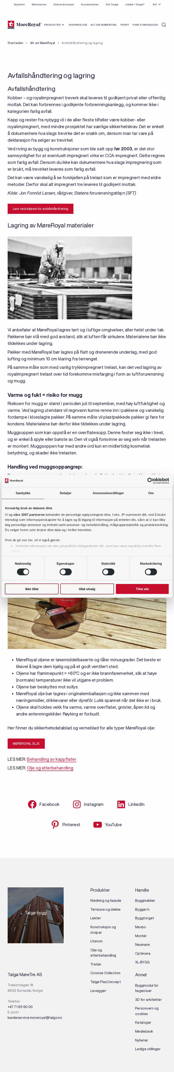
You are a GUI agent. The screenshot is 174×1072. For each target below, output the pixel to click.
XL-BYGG (142, 962)
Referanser (39, 4)
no (155, 4)
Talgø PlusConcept (105, 981)
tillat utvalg (87, 589)
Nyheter (19, 4)
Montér (141, 936)
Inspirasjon (78, 24)
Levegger (98, 990)
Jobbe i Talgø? (134, 4)
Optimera (142, 953)
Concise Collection (105, 973)
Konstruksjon (101, 927)
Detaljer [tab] (66, 493)
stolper (96, 932)
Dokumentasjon (63, 4)
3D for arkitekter (148, 999)
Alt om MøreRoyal (104, 24)
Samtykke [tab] (23, 493)
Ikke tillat (31, 589)
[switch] (66, 572)
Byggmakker (145, 900)
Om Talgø (112, 4)
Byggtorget (145, 918)
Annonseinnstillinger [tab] (108, 493)
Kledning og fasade (105, 900)
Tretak (95, 964)
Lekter (95, 918)
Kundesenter (90, 4)
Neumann (142, 944)
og (114, 927)
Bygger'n (142, 909)
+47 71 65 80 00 (20, 1006)
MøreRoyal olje (26, 743)
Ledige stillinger (148, 1049)
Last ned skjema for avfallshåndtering (40, 208)
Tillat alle (142, 589)
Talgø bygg (36, 914)
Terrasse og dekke (105, 909)
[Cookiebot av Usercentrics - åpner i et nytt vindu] (150, 480)
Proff (125, 24)
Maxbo (140, 927)
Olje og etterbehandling (50, 768)
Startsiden (15, 42)
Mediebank (144, 1031)
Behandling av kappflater (51, 759)
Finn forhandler (145, 24)
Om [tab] (151, 493)
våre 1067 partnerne (29, 514)
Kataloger (143, 1022)
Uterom (96, 941)
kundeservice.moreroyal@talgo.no (35, 1017)
